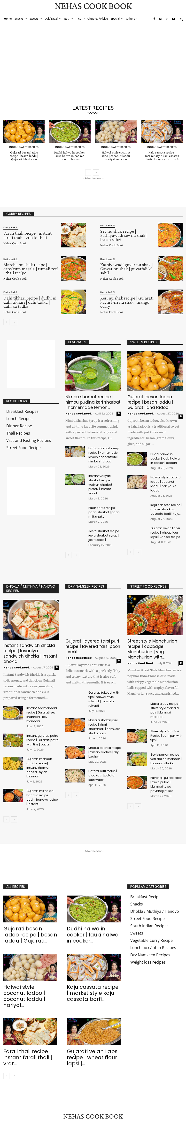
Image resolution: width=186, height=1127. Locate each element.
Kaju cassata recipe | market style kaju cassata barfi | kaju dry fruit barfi (162, 155)
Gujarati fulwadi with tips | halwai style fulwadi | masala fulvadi (103, 699)
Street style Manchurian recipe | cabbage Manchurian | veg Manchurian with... (152, 649)
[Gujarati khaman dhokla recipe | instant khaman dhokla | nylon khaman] (13, 763)
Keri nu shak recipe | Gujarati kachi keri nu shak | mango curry (127, 302)
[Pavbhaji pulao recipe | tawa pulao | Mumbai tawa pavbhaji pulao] (137, 782)
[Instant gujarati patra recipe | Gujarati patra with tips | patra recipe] (13, 740)
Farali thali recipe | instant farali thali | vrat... (27, 1057)
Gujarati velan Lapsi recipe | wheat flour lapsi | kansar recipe (165, 532)
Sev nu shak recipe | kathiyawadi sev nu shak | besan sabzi (123, 235)
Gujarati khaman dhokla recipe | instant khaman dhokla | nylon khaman (39, 767)
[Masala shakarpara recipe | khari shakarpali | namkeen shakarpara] (75, 725)
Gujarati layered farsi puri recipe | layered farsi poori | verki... (92, 646)
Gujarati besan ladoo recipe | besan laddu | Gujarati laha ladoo (24, 155)
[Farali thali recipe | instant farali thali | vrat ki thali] (73, 235)
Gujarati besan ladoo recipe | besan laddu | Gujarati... (30, 934)
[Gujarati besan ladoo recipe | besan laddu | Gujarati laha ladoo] (24, 131)
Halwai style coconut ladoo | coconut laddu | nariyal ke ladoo (116, 155)
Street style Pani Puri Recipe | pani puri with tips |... (166, 735)
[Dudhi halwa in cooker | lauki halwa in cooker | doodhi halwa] (70, 131)
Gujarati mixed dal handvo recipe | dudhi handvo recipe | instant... (42, 797)
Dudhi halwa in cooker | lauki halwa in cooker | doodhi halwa (70, 155)
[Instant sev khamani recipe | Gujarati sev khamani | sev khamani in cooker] (13, 713)
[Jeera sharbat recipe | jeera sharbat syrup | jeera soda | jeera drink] (75, 534)
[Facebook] (154, 19)
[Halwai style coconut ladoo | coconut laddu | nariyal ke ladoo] (116, 131)
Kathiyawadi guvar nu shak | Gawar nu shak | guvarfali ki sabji (126, 268)
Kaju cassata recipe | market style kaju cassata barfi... (92, 993)
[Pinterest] (167, 19)
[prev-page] (88, 172)
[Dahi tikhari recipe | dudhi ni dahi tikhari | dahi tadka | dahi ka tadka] (73, 302)
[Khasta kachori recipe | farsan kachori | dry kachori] (75, 752)
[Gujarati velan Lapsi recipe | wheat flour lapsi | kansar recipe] (137, 533)
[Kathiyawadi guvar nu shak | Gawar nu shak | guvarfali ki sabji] (170, 268)
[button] (181, 19)
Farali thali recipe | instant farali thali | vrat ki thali (27, 235)
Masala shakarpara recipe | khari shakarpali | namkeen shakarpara (104, 726)
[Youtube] (173, 19)
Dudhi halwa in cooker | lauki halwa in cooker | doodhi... (165, 458)
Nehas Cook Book (14, 243)
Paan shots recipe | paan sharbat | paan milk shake (104, 512)
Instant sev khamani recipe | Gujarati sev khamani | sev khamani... (41, 714)
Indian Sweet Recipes (24, 147)
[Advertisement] (93, 65)
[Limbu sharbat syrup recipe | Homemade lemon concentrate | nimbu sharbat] (75, 451)
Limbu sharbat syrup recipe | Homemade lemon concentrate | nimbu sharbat (103, 454)
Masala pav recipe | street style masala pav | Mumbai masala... (164, 710)
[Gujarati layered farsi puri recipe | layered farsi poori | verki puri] (93, 615)
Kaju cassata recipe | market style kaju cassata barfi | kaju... (166, 509)
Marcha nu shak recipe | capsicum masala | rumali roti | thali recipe (30, 268)
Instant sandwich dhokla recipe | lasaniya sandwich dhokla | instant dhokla (30, 653)
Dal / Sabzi (10, 227)
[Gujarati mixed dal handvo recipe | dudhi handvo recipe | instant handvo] (13, 795)
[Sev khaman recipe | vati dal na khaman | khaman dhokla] (137, 759)
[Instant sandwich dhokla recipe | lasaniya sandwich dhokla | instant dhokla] (31, 620)
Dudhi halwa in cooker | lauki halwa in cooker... (93, 934)
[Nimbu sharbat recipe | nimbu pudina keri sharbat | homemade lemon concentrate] (93, 371)
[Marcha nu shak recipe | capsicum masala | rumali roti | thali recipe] (73, 268)
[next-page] (96, 172)
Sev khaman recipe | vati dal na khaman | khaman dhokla (166, 758)
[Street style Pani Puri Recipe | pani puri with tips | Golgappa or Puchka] (137, 736)
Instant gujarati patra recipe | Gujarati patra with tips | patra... (42, 740)
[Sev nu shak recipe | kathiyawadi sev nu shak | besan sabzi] (170, 235)
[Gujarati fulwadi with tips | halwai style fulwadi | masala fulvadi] (75, 697)
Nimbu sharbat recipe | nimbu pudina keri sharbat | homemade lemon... (93, 402)
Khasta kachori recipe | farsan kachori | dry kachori (104, 752)
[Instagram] (160, 19)
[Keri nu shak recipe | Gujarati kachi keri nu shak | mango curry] (170, 302)
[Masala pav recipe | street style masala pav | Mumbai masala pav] (137, 708)
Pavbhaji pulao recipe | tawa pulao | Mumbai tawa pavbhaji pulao (166, 784)
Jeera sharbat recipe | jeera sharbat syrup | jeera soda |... (104, 535)
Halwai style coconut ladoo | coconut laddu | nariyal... (24, 996)
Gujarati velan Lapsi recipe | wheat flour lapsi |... (92, 1057)
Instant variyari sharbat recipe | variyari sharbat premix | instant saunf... (100, 484)
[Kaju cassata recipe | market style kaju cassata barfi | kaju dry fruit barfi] (162, 131)
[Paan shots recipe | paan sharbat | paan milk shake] (75, 511)
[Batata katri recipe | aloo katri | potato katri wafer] (75, 775)
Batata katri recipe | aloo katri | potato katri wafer (102, 775)
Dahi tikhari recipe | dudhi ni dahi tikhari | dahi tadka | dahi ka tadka (29, 302)
